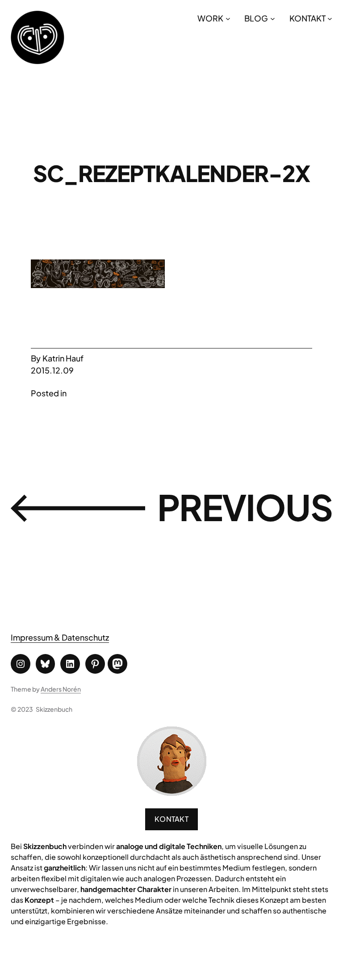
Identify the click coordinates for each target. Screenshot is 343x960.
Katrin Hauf (63, 358)
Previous (244, 507)
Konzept (39, 900)
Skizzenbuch (54, 709)
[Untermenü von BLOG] (272, 18)
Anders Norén (61, 689)
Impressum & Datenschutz (60, 637)
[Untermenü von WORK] (228, 18)
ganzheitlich (64, 867)
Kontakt (171, 819)
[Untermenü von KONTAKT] (329, 18)
